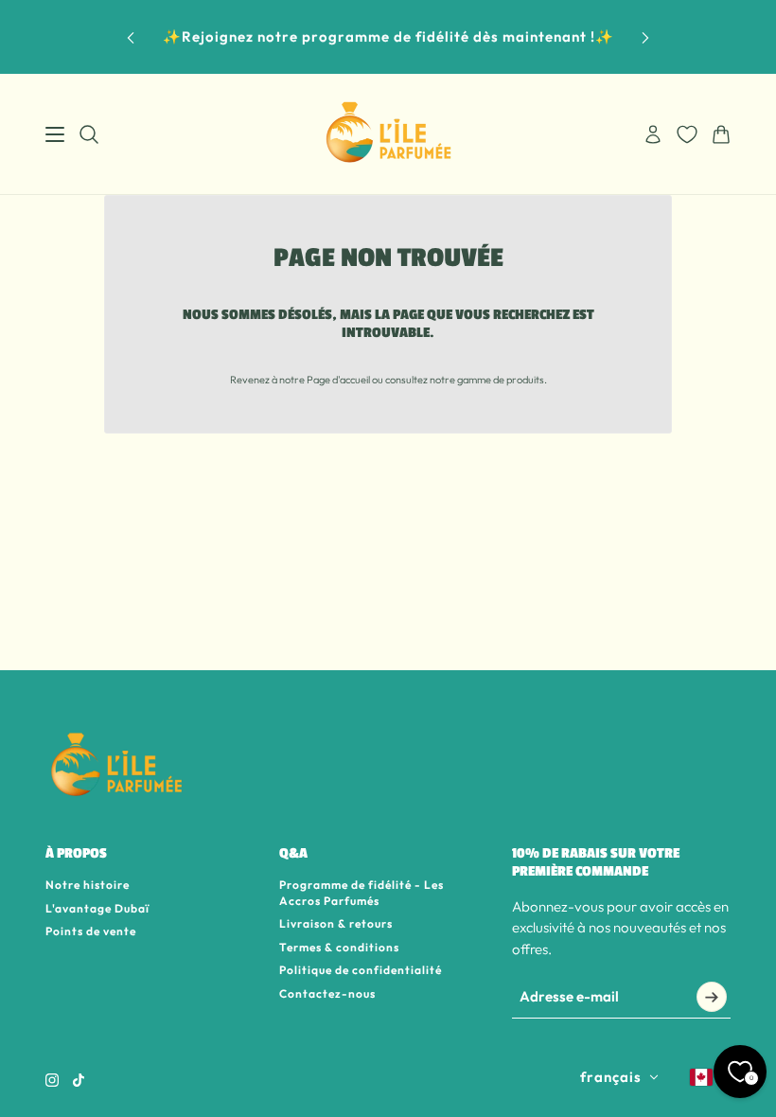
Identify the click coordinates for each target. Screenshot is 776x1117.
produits (525, 379)
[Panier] (721, 134)
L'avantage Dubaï (97, 908)
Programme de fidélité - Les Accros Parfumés (361, 893)
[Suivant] (645, 37)
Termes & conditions (339, 947)
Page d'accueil (338, 379)
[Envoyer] (712, 997)
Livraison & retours (336, 923)
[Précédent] (130, 37)
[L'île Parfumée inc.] (388, 134)
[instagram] (52, 1080)
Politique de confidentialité (360, 970)
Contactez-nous (327, 993)
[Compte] (653, 134)
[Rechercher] (88, 134)
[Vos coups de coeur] (687, 134)
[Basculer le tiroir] (54, 134)
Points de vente (90, 931)
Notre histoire (87, 885)
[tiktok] (78, 1080)
